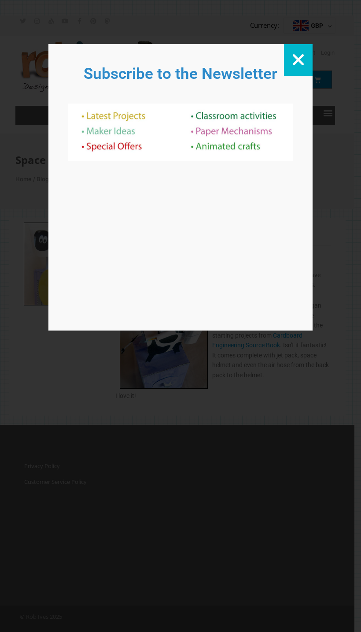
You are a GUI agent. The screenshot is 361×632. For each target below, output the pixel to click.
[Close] (298, 60)
